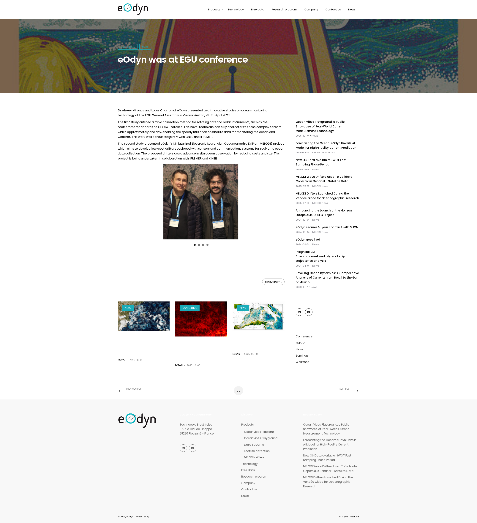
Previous (156, 199)
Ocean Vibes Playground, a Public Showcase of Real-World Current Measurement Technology (320, 126)
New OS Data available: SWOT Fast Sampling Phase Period (258, 342)
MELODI (300, 343)
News (145, 46)
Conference (128, 46)
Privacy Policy (142, 516)
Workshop (302, 362)
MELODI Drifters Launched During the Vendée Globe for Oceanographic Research (328, 481)
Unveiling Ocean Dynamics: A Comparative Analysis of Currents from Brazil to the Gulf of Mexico (327, 277)
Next (246, 199)
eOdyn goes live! (308, 239)
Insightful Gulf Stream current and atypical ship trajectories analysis (320, 256)
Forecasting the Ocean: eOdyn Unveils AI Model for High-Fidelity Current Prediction (329, 444)
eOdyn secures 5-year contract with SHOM (327, 227)
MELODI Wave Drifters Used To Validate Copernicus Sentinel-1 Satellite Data (330, 468)
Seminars (302, 356)
